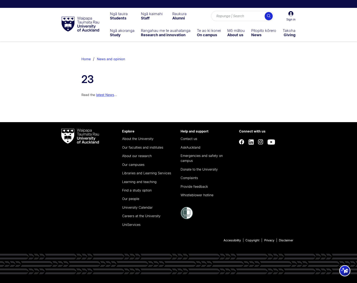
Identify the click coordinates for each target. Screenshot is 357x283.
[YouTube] (271, 142)
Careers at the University (141, 216)
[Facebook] (241, 142)
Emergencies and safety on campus (202, 158)
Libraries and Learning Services (146, 173)
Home (86, 59)
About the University (138, 139)
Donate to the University (199, 169)
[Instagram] (260, 142)
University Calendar (137, 207)
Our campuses (133, 165)
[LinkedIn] (251, 142)
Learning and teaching (139, 182)
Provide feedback (194, 186)
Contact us (189, 139)
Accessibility (232, 240)
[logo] (80, 24)
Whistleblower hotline (197, 195)
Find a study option (137, 190)
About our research (137, 156)
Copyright (252, 240)
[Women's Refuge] (187, 218)
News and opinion (111, 59)
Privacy (269, 240)
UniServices (131, 225)
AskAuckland (190, 147)
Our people (130, 199)
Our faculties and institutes (142, 147)
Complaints (189, 178)
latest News (105, 95)
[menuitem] (119, 16)
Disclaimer (286, 240)
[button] (290, 16)
